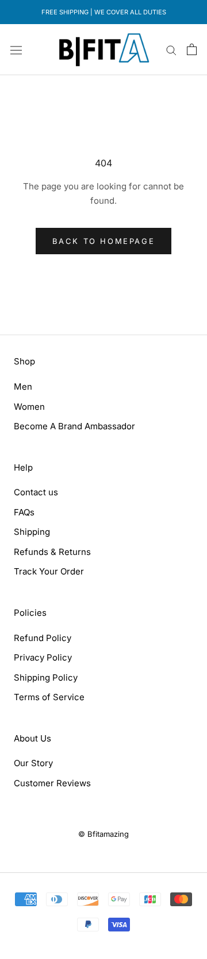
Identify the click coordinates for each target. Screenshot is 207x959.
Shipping (32, 531)
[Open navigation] (16, 49)
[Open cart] (192, 49)
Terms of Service (49, 697)
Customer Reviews (52, 783)
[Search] (171, 50)
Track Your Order (49, 571)
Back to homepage (103, 241)
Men (23, 386)
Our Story (33, 763)
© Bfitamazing (103, 833)
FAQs (24, 512)
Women (29, 406)
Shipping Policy (46, 677)
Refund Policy (42, 637)
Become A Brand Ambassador (74, 426)
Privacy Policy (43, 657)
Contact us (36, 492)
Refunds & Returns (52, 551)
